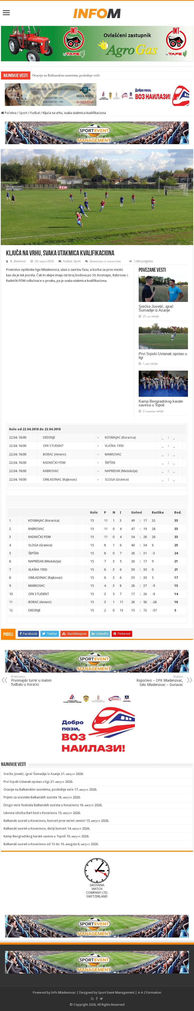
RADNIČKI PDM (54, 462)
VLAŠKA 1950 (114, 446)
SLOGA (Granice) (117, 479)
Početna (10, 113)
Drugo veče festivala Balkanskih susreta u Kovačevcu (41, 805)
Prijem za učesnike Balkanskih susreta (30, 797)
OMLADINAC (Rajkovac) (60, 479)
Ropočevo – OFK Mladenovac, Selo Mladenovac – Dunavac (159, 681)
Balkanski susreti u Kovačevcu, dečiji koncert (35, 828)
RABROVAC (51, 471)
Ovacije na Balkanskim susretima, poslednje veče (66, 75)
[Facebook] (96, 999)
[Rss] (92, 999)
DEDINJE (49, 437)
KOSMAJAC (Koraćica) (120, 437)
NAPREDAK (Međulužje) (121, 471)
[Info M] (97, 12)
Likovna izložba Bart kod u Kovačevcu (30, 813)
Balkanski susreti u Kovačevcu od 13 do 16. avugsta (40, 844)
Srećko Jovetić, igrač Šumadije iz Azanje (156, 308)
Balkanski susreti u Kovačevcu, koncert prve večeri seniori (44, 821)
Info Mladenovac (63, 992)
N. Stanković (18, 261)
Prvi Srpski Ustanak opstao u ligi (163, 356)
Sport (23, 113)
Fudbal (35, 113)
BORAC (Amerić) (54, 454)
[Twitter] (101, 999)
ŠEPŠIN (110, 462)
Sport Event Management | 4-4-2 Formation (129, 992)
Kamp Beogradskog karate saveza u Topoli (161, 403)
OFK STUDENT (53, 446)
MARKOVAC (113, 454)
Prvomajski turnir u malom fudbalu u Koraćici (31, 680)
